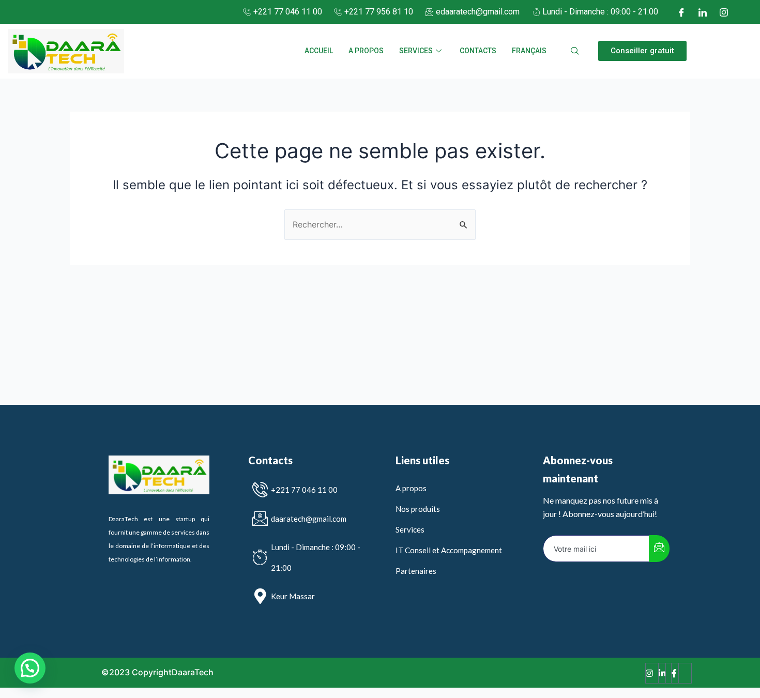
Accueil (319, 51)
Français (529, 51)
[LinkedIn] (702, 12)
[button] (642, 51)
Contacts (478, 51)
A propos (366, 51)
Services (416, 51)
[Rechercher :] (380, 224)
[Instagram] (724, 12)
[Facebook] (681, 12)
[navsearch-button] (575, 51)
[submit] (659, 548)
